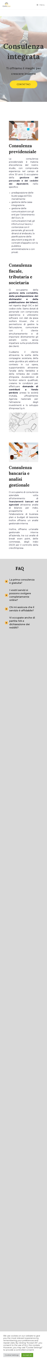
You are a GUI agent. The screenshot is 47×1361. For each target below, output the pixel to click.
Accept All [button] (27, 1355)
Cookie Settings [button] (12, 1355)
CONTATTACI (23, 84)
